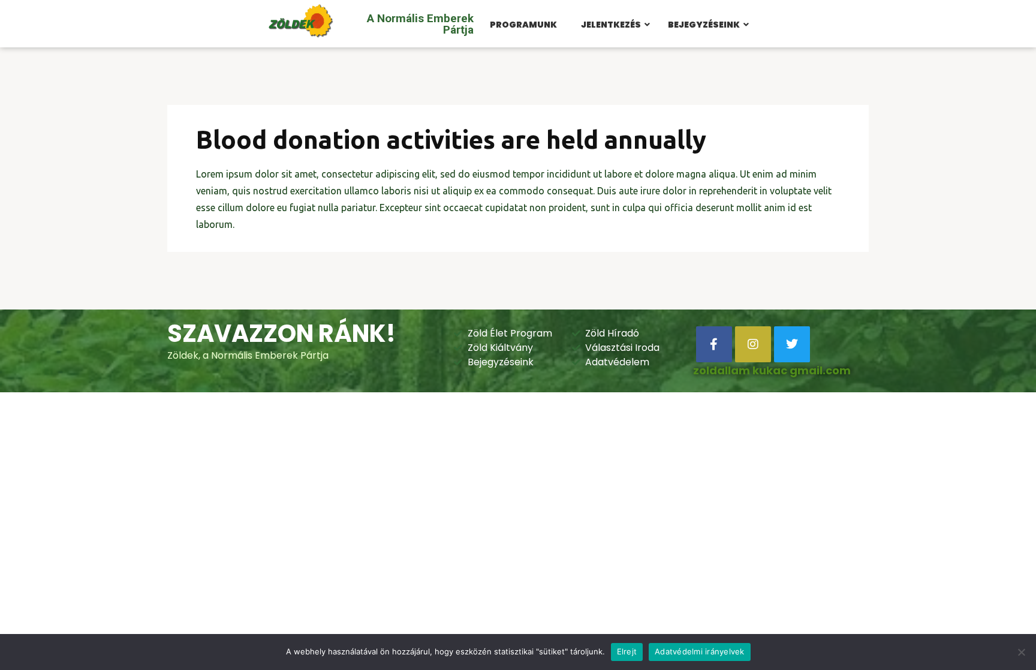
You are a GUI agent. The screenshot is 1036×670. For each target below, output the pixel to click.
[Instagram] (753, 344)
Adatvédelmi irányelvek (700, 651)
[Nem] (1021, 652)
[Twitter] (792, 344)
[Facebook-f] (714, 344)
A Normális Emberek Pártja (420, 24)
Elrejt (627, 651)
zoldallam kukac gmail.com (772, 370)
